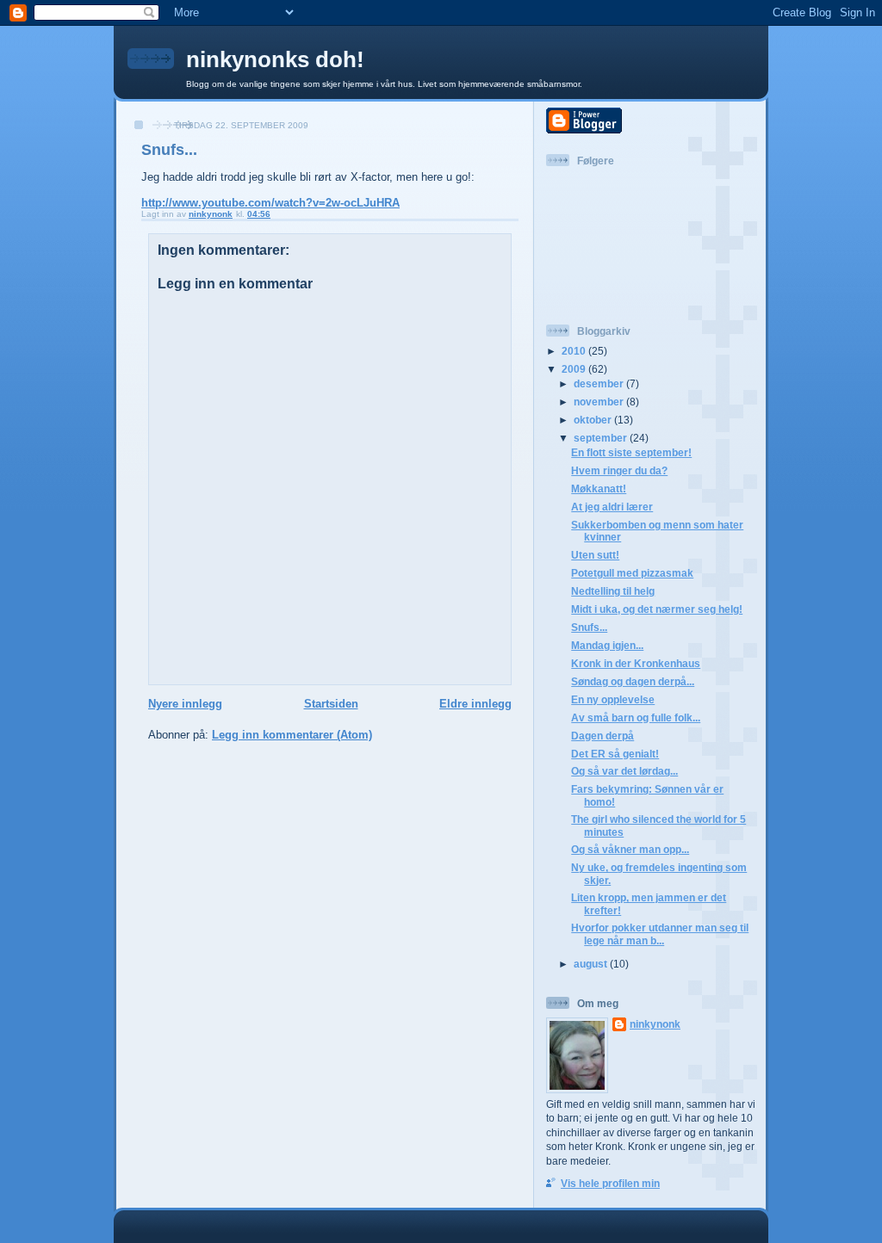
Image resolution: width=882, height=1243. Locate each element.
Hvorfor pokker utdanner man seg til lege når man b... (659, 933)
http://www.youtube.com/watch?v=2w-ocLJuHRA (270, 202)
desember (600, 383)
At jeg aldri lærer (612, 506)
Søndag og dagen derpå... (632, 681)
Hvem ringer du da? (619, 470)
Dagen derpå (602, 735)
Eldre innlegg (475, 703)
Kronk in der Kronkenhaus (635, 663)
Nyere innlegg (185, 703)
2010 (575, 350)
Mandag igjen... (607, 645)
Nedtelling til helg (613, 591)
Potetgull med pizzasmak (632, 572)
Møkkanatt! (598, 488)
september (602, 437)
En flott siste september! (631, 452)
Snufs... (589, 627)
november (600, 401)
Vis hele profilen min (610, 1183)
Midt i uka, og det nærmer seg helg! (656, 609)
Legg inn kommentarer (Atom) (292, 734)
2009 (575, 368)
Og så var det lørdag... (624, 770)
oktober (594, 419)
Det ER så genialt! (615, 753)
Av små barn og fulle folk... (635, 717)
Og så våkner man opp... (630, 849)
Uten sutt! (595, 554)
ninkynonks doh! (275, 59)
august (592, 963)
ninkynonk (655, 1024)
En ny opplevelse (613, 699)
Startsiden (331, 703)
